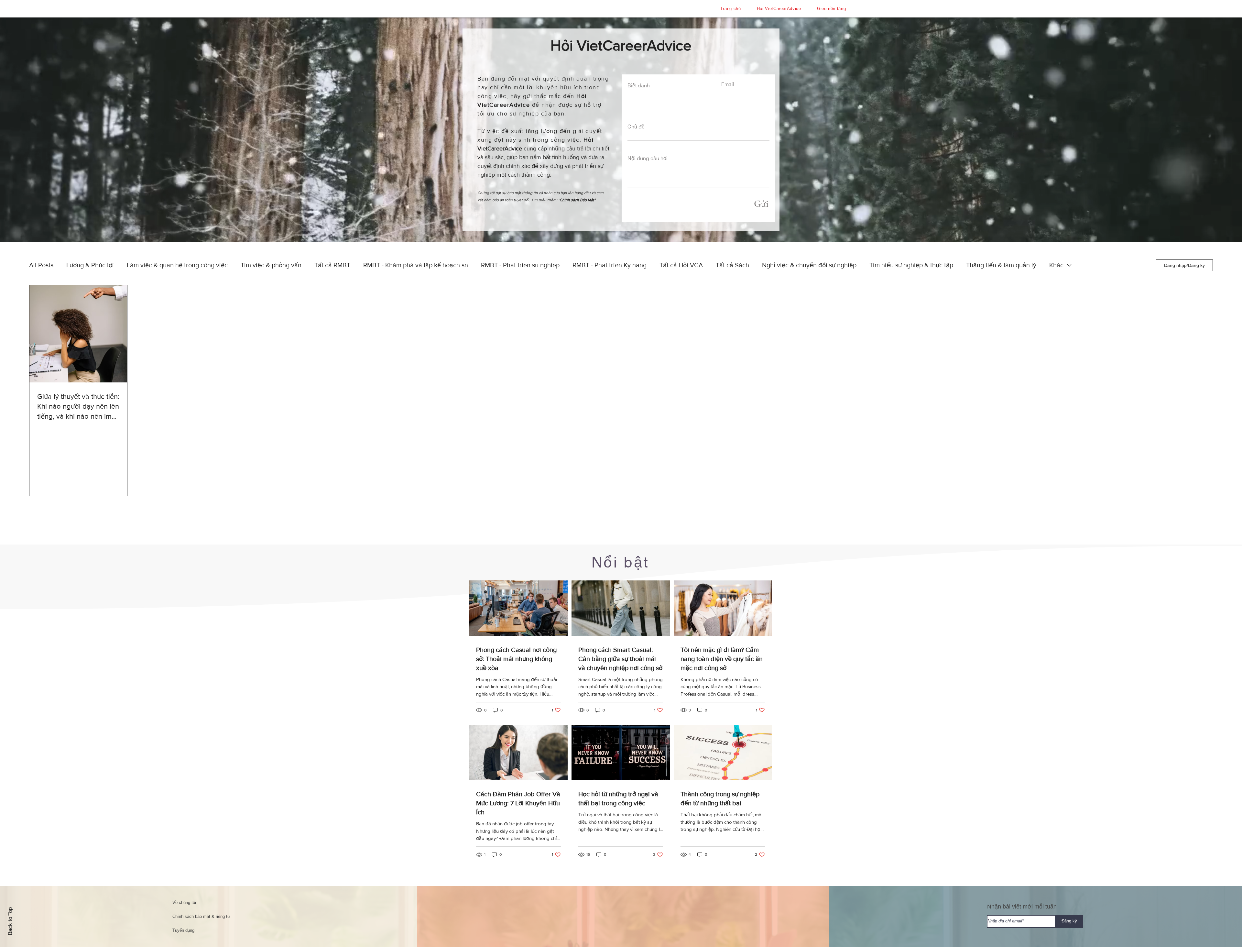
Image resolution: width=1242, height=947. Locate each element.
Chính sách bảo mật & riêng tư (201, 916)
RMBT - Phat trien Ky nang (609, 265)
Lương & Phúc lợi (90, 265)
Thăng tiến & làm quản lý (1001, 265)
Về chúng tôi (184, 902)
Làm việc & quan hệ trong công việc (177, 265)
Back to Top (10, 921)
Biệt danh (638, 85)
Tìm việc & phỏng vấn (271, 265)
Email (727, 84)
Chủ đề (636, 126)
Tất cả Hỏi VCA (681, 265)
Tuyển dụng (183, 930)
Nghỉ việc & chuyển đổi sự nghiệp (809, 265)
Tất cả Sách (732, 265)
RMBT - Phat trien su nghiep (520, 265)
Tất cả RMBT (332, 265)
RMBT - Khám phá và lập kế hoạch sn (415, 265)
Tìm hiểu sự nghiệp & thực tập (911, 265)
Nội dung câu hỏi (647, 158)
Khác (1056, 265)
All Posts (41, 265)
